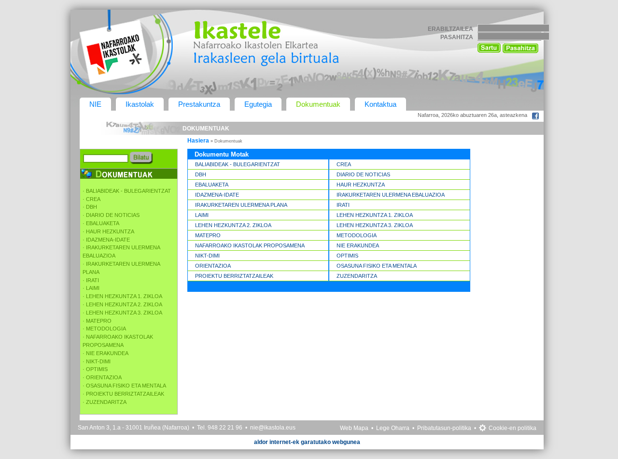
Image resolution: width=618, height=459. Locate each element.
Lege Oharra (392, 428)
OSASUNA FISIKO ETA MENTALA (377, 266)
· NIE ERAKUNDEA (105, 353)
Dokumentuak (318, 104)
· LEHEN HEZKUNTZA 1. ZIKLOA (122, 296)
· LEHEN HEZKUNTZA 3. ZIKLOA (122, 313)
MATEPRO (208, 235)
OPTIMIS (347, 255)
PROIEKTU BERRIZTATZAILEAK (234, 276)
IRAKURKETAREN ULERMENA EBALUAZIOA (391, 195)
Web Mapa (354, 428)
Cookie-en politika (512, 428)
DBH (200, 174)
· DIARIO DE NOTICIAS (111, 215)
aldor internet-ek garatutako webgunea (307, 442)
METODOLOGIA (357, 235)
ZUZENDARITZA (357, 276)
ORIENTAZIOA (213, 266)
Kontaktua (380, 104)
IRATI (343, 205)
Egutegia (258, 104)
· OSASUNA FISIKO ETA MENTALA (124, 385)
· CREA (91, 199)
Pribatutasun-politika (444, 428)
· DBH (90, 207)
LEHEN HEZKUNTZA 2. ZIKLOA (233, 225)
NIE (95, 104)
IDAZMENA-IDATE (217, 195)
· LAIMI (91, 288)
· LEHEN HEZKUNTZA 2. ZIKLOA (122, 304)
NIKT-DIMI (207, 255)
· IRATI (91, 280)
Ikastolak (140, 104)
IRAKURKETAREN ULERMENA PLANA (241, 205)
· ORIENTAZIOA (102, 377)
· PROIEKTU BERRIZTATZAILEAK (123, 394)
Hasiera (198, 140)
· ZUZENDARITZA (104, 402)
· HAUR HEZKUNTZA (108, 231)
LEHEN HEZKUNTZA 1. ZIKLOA (375, 215)
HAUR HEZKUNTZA (361, 184)
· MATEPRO (97, 321)
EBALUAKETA (211, 184)
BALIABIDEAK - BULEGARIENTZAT (237, 164)
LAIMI (202, 215)
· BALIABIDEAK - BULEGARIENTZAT (127, 191)
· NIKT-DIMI (97, 361)
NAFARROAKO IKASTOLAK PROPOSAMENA (250, 245)
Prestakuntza (199, 104)
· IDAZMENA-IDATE (106, 240)
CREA (344, 164)
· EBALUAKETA (101, 223)
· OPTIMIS (95, 369)
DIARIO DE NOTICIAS (363, 174)
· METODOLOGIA (104, 328)
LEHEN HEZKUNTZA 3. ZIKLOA (375, 225)
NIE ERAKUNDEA (358, 245)
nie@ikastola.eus (272, 427)
